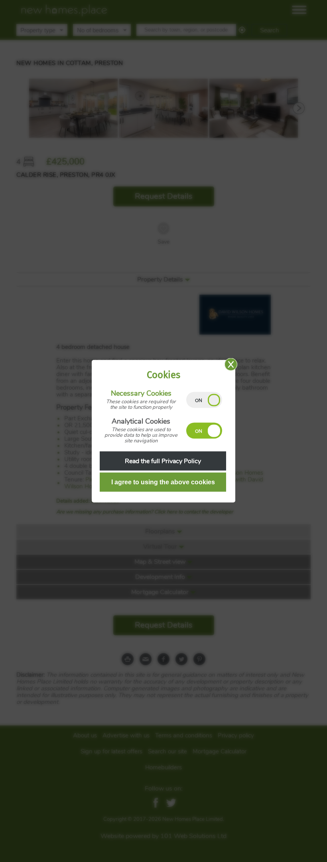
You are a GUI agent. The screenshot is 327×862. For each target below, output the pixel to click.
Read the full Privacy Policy (163, 460)
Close (231, 364)
